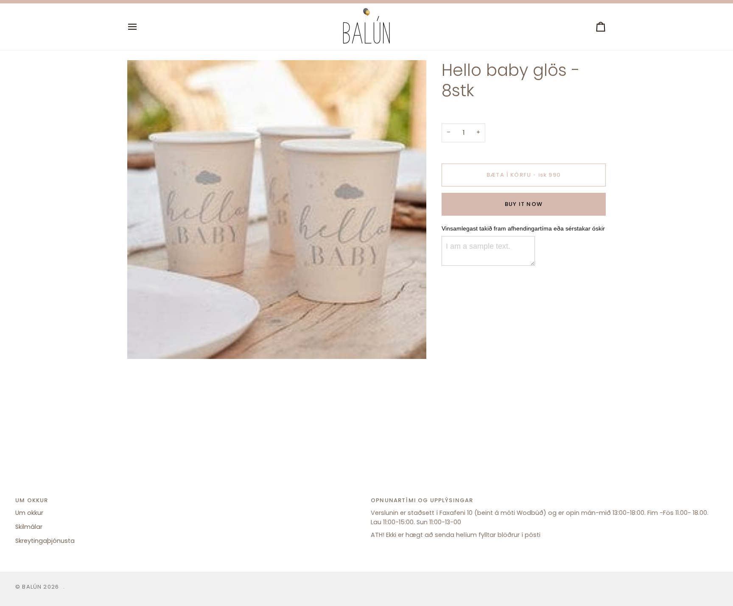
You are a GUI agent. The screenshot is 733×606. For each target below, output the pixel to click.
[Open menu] (140, 26)
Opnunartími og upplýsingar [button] (422, 500)
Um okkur (29, 513)
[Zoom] (143, 343)
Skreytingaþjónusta (45, 541)
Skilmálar (28, 527)
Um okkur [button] (31, 500)
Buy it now (524, 204)
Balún (32, 587)
